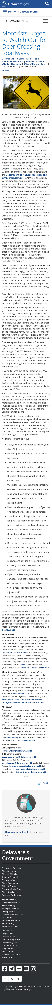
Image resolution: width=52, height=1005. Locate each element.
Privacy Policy (8, 923)
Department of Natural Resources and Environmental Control (20, 60)
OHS (22, 699)
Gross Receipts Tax (11, 939)
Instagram (7, 702)
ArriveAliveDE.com (21, 693)
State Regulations (10, 892)
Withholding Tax (9, 942)
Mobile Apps (7, 951)
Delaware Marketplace (12, 914)
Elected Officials (9, 874)
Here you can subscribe (17, 832)
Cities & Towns (9, 886)
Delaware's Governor (12, 868)
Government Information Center (35, 986)
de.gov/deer (8, 629)
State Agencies (9, 871)
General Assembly (10, 877)
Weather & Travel (10, 926)
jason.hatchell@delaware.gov (29, 769)
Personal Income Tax (11, 920)
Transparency (8, 911)
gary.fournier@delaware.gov (16, 763)
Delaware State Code (12, 889)
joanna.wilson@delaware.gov (16, 751)
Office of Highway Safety (35, 64)
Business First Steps (11, 895)
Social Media (7, 957)
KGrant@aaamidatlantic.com (30, 772)
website (24, 664)
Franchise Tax (8, 936)
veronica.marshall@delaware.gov (18, 757)
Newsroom (16, 64)
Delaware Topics (9, 945)
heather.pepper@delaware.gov (24, 766)
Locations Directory (11, 902)
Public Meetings (9, 905)
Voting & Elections (10, 908)
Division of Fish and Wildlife (15, 652)
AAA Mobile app (12, 737)
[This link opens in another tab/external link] (4, 3)
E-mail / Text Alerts (11, 954)
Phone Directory (9, 899)
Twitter (34, 667)
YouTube (40, 702)
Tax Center (7, 917)
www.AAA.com (28, 740)
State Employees (10, 883)
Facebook (25, 667)
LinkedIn (45, 667)
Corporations (8, 933)
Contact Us (7, 930)
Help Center (7, 948)
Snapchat (26, 702)
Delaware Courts (9, 880)
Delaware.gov (25, 989)
